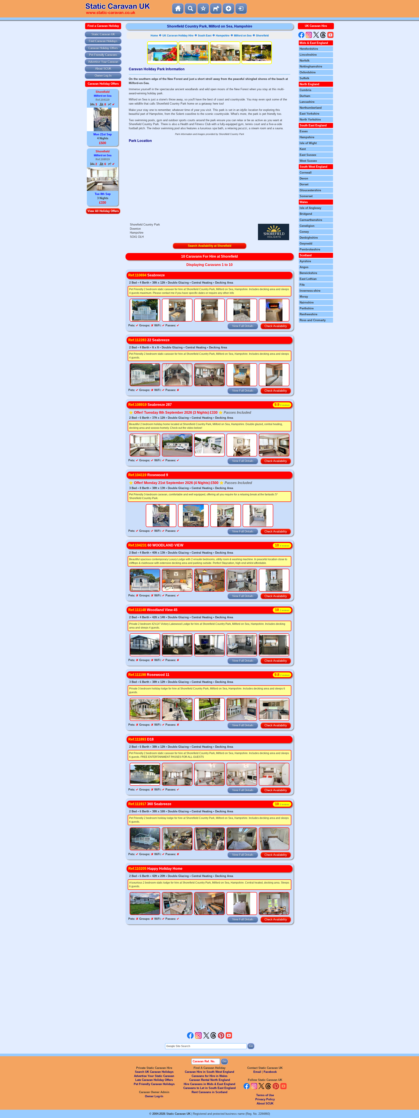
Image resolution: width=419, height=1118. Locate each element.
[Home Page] (177, 9)
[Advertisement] (209, 979)
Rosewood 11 (148, 675)
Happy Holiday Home (155, 868)
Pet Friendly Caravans (103, 55)
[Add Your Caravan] (228, 9)
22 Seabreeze (149, 340)
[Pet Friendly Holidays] (215, 9)
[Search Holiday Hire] (190, 9)
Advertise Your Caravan (103, 62)
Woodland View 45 (152, 610)
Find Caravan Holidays (103, 41)
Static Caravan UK (103, 34)
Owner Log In (103, 75)
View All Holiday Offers (103, 211)
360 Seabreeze (149, 804)
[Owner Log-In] (241, 9)
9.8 (282, 675)
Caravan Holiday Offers (103, 48)
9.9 (282, 405)
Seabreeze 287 (150, 405)
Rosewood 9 (148, 475)
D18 (141, 739)
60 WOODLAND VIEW (155, 545)
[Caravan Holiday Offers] (203, 9)
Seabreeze (146, 275)
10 (282, 545)
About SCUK (103, 68)
